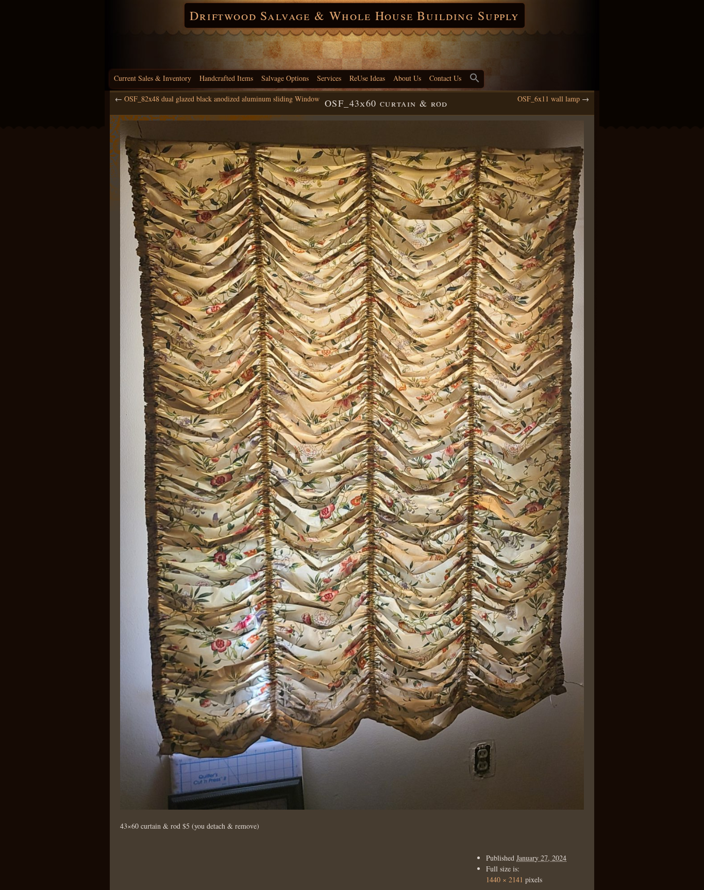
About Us (407, 78)
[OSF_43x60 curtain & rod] (352, 465)
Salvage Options (285, 78)
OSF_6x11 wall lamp (548, 99)
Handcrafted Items (226, 78)
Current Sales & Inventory (152, 78)
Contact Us (445, 78)
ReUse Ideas (367, 78)
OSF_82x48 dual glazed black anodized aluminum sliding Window (222, 99)
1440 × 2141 (504, 879)
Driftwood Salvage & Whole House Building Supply (354, 15)
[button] (474, 79)
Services (329, 78)
